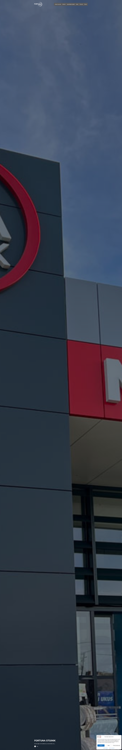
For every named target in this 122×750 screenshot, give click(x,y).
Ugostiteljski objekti (71, 4)
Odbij (108, 745)
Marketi (63, 4)
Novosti (81, 4)
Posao (85, 4)
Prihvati (101, 745)
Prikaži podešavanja (116, 745)
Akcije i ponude (58, 4)
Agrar (77, 4)
